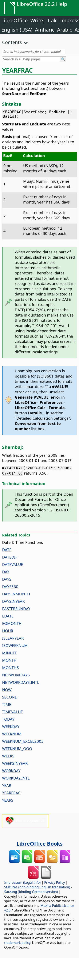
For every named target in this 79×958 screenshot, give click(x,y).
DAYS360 (10, 586)
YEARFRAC (11, 792)
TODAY (8, 719)
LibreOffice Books (39, 843)
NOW (7, 689)
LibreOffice (14, 20)
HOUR (7, 630)
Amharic (45, 29)
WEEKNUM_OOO (17, 748)
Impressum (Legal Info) (22, 882)
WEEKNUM (11, 733)
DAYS (6, 579)
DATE (6, 549)
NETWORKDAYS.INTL (20, 682)
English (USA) (16, 29)
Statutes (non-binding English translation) (37, 887)
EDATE (7, 616)
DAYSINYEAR (13, 601)
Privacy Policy (54, 882)
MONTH (9, 660)
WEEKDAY (10, 726)
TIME (6, 704)
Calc (53, 20)
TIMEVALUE (12, 711)
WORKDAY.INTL (16, 778)
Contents (12, 42)
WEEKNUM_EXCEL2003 (23, 741)
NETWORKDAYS (16, 674)
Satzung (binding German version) (31, 891)
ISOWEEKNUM (15, 645)
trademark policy (17, 942)
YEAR (6, 785)
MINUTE (9, 652)
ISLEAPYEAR (13, 638)
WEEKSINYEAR (15, 763)
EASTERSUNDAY (16, 608)
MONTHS (10, 667)
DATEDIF (9, 557)
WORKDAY (11, 770)
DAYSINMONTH (16, 593)
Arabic (64, 29)
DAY (5, 571)
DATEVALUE (12, 564)
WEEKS (8, 755)
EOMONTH (12, 623)
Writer (37, 20)
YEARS (7, 800)
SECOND (9, 697)
